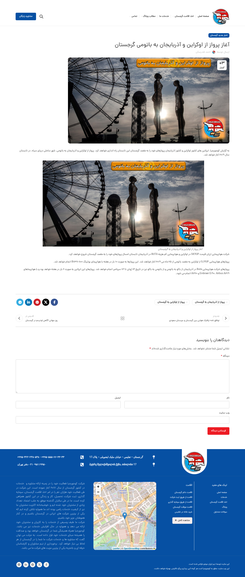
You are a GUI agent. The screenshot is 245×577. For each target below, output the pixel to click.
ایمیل (118, 398)
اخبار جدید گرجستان (219, 35)
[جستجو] (41, 16)
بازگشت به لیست (122, 318)
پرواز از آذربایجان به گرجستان (210, 302)
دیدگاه (225, 356)
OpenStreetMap (132, 548)
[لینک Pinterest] (37, 302)
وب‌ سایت (224, 413)
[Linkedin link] (28, 302)
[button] (124, 515)
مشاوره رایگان (25, 16)
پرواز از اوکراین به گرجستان (171, 302)
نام (228, 398)
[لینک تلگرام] (19, 302)
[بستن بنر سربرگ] (4, 3)
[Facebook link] (54, 302)
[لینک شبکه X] (45, 302)
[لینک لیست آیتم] (176, 492)
